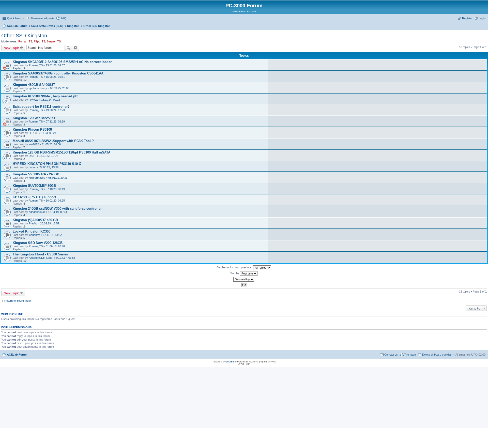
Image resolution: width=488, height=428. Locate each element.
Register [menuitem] (467, 18)
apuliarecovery (38, 88)
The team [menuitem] (410, 354)
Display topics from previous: (235, 267)
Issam (32, 167)
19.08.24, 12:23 (55, 110)
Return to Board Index (18, 300)
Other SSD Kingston (97, 25)
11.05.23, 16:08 (51, 144)
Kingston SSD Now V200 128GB (38, 243)
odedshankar (37, 211)
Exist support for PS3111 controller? (41, 107)
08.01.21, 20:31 (57, 177)
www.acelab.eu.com (244, 11)
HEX (31, 132)
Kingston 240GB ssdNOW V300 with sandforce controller (57, 208)
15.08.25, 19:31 (55, 76)
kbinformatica (37, 177)
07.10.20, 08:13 (55, 189)
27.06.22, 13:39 (48, 167)
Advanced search (75, 48)
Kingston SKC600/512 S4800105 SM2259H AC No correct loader (62, 62)
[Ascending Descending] (244, 279)
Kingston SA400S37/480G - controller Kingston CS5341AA (58, 73)
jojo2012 (34, 144)
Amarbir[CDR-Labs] (41, 257)
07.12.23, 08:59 (55, 121)
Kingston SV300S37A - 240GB (36, 174)
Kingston (73, 25)
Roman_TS (25, 41)
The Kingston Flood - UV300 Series (40, 254)
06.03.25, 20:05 (59, 88)
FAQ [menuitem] (63, 18)
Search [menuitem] (483, 26)
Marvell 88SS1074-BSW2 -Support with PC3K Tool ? (53, 141)
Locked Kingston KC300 (31, 231)
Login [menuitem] (482, 18)
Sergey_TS (54, 41)
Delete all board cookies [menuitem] (437, 354)
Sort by (235, 273)
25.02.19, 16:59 (49, 223)
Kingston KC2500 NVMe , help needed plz (45, 96)
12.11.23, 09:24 (46, 132)
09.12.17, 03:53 (65, 257)
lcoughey (34, 234)
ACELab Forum (17, 25)
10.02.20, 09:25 (55, 200)
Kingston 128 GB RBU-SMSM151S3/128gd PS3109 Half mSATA (61, 152)
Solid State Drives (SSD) (47, 25)
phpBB (230, 361)
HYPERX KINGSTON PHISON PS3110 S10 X (47, 164)
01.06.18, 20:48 (55, 246)
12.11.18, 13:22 (52, 234)
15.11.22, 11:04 (48, 155)
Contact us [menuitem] (391, 354)
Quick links (14, 18)
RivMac (33, 99)
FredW (33, 223)
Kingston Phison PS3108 (32, 129)
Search (68, 48)
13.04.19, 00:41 (57, 211)
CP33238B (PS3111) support (34, 197)
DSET (32, 155)
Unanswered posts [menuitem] (42, 18)
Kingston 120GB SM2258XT (34, 118)
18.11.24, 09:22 (50, 99)
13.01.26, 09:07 (55, 65)
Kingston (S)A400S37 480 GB (35, 220)
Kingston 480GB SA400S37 (34, 85)
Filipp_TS (39, 41)
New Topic (11, 47)
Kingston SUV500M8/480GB (34, 186)
